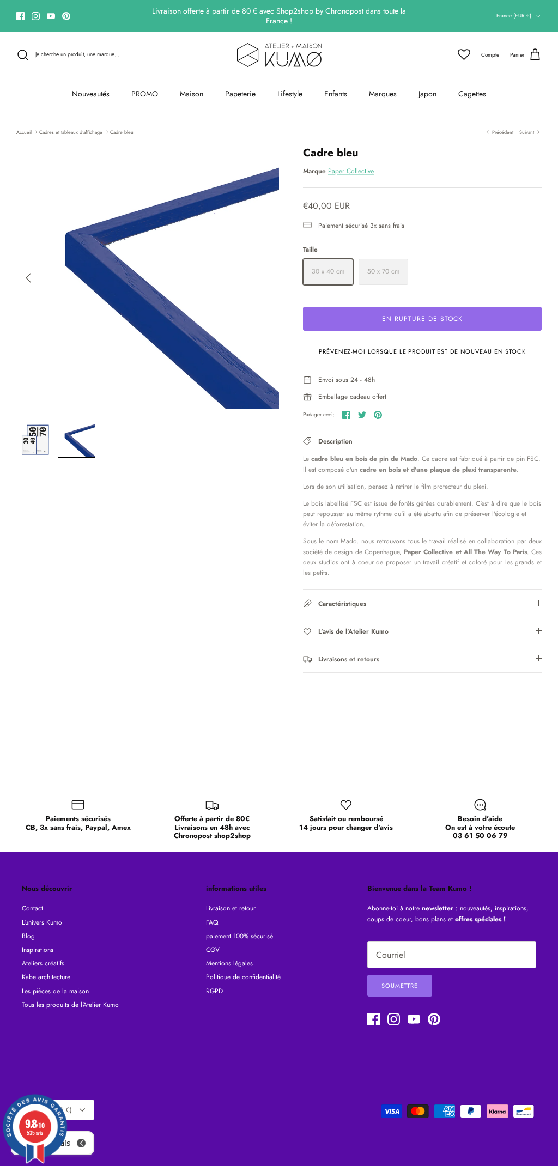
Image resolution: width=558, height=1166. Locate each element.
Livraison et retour (231, 908)
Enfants (335, 93)
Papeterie (240, 93)
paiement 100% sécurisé (239, 936)
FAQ (212, 922)
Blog (28, 936)
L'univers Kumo (42, 922)
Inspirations (37, 950)
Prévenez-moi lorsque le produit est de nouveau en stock (422, 351)
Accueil (24, 131)
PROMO (144, 93)
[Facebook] (20, 16)
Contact (32, 908)
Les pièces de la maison (55, 991)
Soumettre (399, 985)
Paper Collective (351, 171)
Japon (427, 93)
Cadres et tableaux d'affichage (70, 131)
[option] (147, 278)
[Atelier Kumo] (279, 55)
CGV (213, 950)
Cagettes (472, 93)
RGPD (214, 991)
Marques (383, 93)
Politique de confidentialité (243, 977)
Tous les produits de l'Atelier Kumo (70, 1005)
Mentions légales (229, 963)
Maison (191, 93)
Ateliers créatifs (43, 963)
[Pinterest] (66, 16)
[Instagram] (36, 16)
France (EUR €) (513, 15)
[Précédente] (28, 278)
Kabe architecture (46, 977)
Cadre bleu (122, 131)
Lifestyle (289, 93)
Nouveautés (91, 93)
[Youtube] (51, 16)
